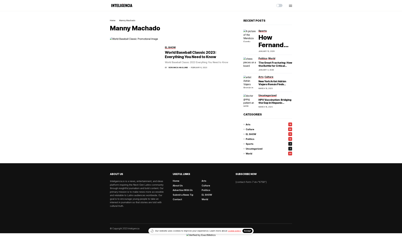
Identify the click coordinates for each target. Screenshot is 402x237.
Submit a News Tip (183, 194)
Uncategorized (268, 148)
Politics (268, 139)
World (268, 153)
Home (112, 20)
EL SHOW (268, 134)
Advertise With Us (183, 190)
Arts (268, 124)
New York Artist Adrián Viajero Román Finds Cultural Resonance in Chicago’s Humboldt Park (274, 86)
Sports (268, 144)
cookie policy (234, 230)
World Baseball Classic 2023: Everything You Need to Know (190, 54)
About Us (178, 185)
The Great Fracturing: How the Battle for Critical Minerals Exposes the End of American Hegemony (275, 67)
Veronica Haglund (178, 68)
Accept (247, 231)
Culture (268, 129)
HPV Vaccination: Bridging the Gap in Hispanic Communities (274, 102)
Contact (177, 199)
